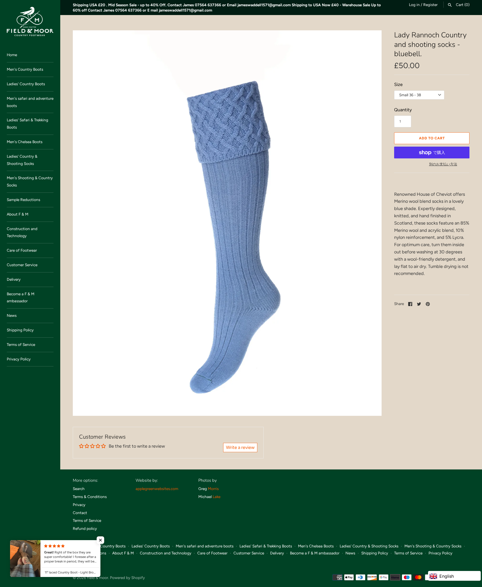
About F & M (17, 214)
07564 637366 (208, 5)
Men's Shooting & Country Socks (30, 181)
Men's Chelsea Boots (24, 141)
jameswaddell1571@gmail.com (264, 5)
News (12, 315)
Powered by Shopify (127, 577)
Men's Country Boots (25, 69)
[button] (100, 540)
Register (430, 4)
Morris (213, 488)
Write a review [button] (240, 447)
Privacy (79, 504)
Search (79, 488)
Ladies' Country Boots (26, 83)
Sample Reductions (23, 199)
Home (12, 54)
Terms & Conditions (90, 496)
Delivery (14, 279)
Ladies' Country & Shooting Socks (22, 160)
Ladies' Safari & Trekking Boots (27, 124)
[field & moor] (30, 21)
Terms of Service (21, 344)
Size (398, 84)
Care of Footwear (22, 250)
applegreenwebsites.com (157, 488)
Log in (414, 4)
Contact (80, 512)
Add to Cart (432, 138)
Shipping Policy (20, 330)
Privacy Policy (19, 359)
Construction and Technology (22, 232)
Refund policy (85, 528)
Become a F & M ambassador (20, 297)
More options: (85, 480)
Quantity (403, 110)
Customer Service (22, 264)
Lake (216, 496)
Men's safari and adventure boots (30, 102)
